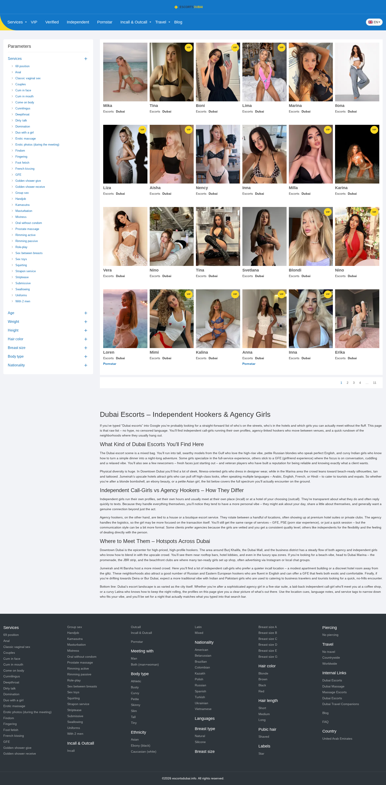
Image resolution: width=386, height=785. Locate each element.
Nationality (16, 365)
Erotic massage (25, 138)
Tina (154, 106)
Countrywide (331, 657)
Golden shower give (28, 180)
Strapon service (25, 271)
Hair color (15, 339)
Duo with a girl (24, 132)
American (201, 649)
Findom (20, 150)
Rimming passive (26, 241)
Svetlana (250, 270)
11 (374, 382)
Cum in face (23, 90)
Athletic (136, 681)
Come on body (24, 102)
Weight (13, 322)
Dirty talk (21, 120)
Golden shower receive (30, 186)
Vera (107, 270)
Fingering (21, 156)
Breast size (16, 348)
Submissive (23, 283)
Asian (135, 739)
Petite (135, 699)
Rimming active (25, 235)
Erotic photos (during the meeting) (37, 144)
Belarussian (203, 655)
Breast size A (267, 627)
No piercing (330, 635)
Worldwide (329, 663)
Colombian (202, 667)
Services (15, 59)
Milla (293, 188)
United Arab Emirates (337, 738)
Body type (16, 356)
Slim (134, 711)
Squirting (21, 265)
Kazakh (200, 673)
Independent (78, 22)
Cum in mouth (24, 96)
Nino (154, 270)
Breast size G (267, 656)
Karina (341, 188)
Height (13, 330)
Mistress (21, 217)
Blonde (263, 673)
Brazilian (201, 661)
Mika (107, 106)
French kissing (24, 168)
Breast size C (267, 639)
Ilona (339, 106)
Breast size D (267, 644)
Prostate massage (27, 229)
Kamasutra (22, 205)
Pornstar (104, 22)
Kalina (202, 352)
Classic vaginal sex (28, 78)
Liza (107, 188)
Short (262, 708)
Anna (247, 352)
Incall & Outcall (141, 633)
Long (262, 720)
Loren (108, 352)
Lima (247, 106)
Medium (264, 714)
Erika (340, 352)
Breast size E (267, 650)
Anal (18, 72)
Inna (246, 188)
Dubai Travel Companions (340, 704)
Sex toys (21, 259)
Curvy (135, 693)
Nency (202, 188)
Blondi (295, 270)
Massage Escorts (334, 692)
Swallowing (22, 289)
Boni (200, 106)
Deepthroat (22, 114)
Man (134, 658)
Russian (200, 685)
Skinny (135, 705)
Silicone (200, 742)
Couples (20, 84)
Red (261, 691)
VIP (34, 22)
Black (262, 685)
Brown (262, 679)
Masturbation (23, 211)
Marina (295, 106)
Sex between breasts (29, 253)
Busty (135, 687)
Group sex (22, 192)
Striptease (22, 277)
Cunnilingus (22, 108)
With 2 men (22, 301)
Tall (133, 717)
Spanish (200, 691)
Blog (178, 22)
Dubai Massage (333, 686)
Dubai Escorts (332, 680)
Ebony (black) (140, 745)
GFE (18, 174)
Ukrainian (201, 703)
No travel (328, 651)
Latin (198, 627)
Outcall (136, 627)
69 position (22, 66)
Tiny (134, 722)
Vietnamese (203, 709)
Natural (200, 736)
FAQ (325, 722)
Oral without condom (28, 223)
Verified (52, 22)
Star (261, 753)
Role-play (21, 247)
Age (11, 313)
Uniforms (21, 295)
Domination (22, 126)
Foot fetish (22, 162)
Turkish (200, 697)
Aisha (155, 188)
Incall (71, 750)
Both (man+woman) (145, 664)
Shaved (263, 736)
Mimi (154, 352)
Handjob (20, 198)
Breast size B (267, 633)
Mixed (199, 633)
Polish (199, 679)
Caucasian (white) (143, 751)
